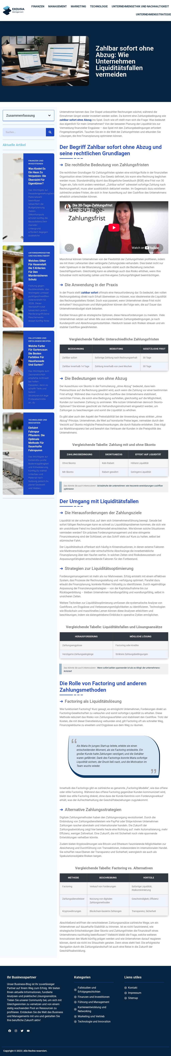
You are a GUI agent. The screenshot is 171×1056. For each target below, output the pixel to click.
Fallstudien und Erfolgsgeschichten (39, 339)
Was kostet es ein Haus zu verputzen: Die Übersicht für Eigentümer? (37, 176)
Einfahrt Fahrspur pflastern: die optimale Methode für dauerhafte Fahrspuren (36, 439)
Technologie (99, 6)
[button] (49, 115)
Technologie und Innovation (37, 421)
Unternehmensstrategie (153, 14)
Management (57, 6)
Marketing (78, 6)
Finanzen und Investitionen (35, 162)
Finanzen (37, 6)
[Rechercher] (50, 132)
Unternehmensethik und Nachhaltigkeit (140, 6)
